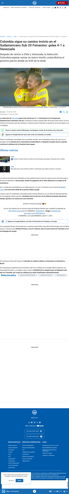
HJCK (9, 454)
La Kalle (10, 452)
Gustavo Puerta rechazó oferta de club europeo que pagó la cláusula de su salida (39, 159)
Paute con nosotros (27, 458)
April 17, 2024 (47, 216)
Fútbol (15, 36)
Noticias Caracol (12, 445)
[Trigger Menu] (2, 3)
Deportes (9, 36)
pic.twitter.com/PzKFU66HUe (34, 213)
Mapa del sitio (25, 461)
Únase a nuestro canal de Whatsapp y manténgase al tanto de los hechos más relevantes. (34, 130)
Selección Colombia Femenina (27, 275)
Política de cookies (47, 453)
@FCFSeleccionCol (15, 211)
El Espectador (11, 458)
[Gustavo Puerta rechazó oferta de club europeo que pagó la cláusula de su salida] (5, 159)
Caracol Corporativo (13, 465)
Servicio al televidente (27, 445)
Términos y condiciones (48, 455)
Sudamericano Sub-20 (46, 275)
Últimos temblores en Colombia (19, 7)
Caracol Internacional (13, 463)
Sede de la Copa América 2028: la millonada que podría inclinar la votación (37, 169)
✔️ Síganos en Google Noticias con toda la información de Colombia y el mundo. (31, 221)
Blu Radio (2, 36)
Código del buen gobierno (28, 452)
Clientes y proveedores (28, 456)
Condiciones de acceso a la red (50, 445)
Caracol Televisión (13, 447)
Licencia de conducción (34, 7)
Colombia (15, 118)
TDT (23, 450)
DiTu (9, 456)
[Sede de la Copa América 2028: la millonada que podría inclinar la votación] (5, 169)
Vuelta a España (46, 7)
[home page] (34, 3)
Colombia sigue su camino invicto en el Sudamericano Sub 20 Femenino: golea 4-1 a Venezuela (43, 36)
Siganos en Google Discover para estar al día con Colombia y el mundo (28, 134)
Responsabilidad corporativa (49, 447)
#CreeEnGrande (55, 211)
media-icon (34, 491)
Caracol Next (11, 467)
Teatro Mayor (11, 461)
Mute (50, 491)
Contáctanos (25, 454)
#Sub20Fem (40, 211)
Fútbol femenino (61, 275)
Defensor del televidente (28, 447)
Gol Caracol (11, 450)
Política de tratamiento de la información (49, 450)
